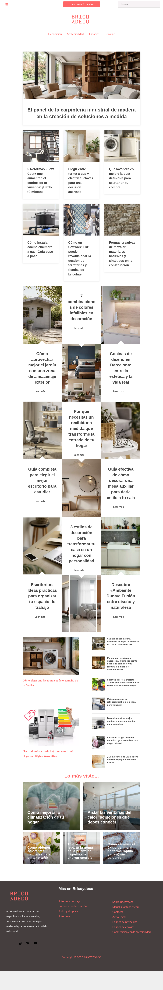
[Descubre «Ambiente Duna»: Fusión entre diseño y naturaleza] (120, 546)
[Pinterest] (28, 944)
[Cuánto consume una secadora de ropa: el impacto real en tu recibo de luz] (98, 643)
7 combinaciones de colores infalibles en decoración (81, 307)
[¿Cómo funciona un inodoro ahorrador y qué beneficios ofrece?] (98, 761)
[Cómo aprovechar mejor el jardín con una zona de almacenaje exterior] (42, 315)
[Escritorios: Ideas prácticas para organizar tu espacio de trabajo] (42, 546)
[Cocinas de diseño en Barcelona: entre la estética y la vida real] (120, 315)
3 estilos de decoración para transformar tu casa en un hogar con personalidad (81, 544)
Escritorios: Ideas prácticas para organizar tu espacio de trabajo (42, 596)
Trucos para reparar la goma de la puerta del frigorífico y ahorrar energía (80, 851)
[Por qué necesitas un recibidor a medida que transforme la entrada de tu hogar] (81, 488)
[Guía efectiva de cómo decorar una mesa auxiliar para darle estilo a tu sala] (120, 430)
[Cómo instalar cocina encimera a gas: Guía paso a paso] (41, 220)
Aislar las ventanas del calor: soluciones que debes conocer (109, 817)
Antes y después (68, 911)
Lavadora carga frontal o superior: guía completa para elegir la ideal (122, 740)
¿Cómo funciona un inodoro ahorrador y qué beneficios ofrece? (122, 759)
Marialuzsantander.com (125, 907)
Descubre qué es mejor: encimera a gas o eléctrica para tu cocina (121, 721)
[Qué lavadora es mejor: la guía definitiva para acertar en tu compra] (122, 146)
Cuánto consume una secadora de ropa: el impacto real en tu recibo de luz (123, 641)
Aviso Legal (119, 917)
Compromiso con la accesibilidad (131, 932)
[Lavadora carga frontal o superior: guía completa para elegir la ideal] (98, 742)
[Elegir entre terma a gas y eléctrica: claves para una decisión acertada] (82, 146)
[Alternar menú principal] (7, 4)
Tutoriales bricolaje (70, 901)
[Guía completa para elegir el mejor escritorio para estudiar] (42, 430)
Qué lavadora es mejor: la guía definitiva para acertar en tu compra (121, 178)
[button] (81, 4)
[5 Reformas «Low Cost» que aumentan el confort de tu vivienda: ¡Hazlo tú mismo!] (41, 146)
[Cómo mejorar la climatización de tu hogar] (51, 806)
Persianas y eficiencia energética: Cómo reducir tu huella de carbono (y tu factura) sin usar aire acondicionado (122, 664)
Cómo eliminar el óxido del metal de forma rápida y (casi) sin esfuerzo (121, 851)
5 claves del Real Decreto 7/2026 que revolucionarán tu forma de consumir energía (123, 682)
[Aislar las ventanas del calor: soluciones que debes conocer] (112, 806)
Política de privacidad (125, 922)
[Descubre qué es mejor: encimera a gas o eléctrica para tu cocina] (98, 723)
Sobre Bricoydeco (123, 902)
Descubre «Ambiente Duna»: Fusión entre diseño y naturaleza (120, 596)
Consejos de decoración (73, 906)
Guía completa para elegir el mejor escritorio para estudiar (42, 480)
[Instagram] (20, 944)
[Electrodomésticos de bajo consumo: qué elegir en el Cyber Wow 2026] (51, 724)
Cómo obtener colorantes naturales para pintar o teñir (39, 853)
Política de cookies (123, 927)
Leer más (40, 391)
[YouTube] (35, 944)
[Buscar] (157, 4)
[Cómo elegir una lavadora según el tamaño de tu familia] (51, 656)
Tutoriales (64, 916)
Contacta (117, 912)
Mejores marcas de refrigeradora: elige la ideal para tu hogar (121, 702)
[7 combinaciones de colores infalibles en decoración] (81, 373)
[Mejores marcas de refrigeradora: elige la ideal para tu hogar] (98, 703)
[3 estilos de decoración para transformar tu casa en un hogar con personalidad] (81, 603)
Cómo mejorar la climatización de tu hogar (45, 817)
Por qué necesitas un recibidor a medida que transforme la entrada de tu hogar (81, 428)
